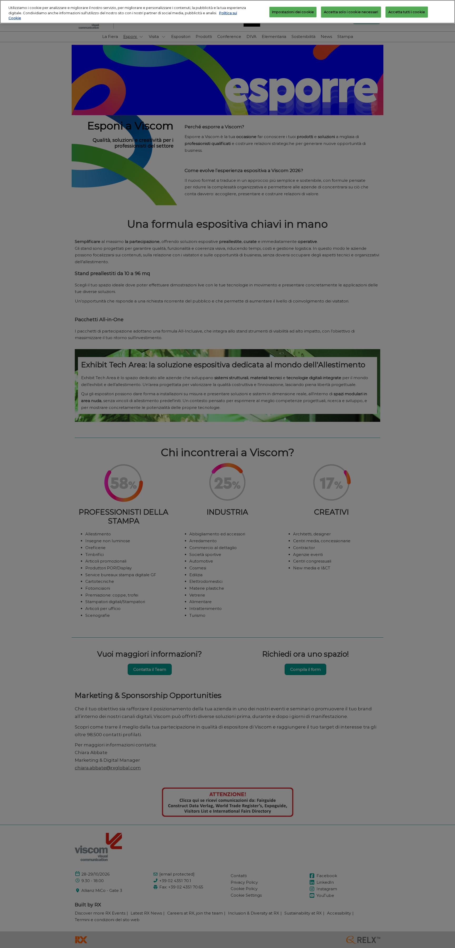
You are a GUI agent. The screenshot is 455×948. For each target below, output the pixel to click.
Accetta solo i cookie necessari (351, 12)
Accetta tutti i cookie (406, 12)
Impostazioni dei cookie (293, 12)
